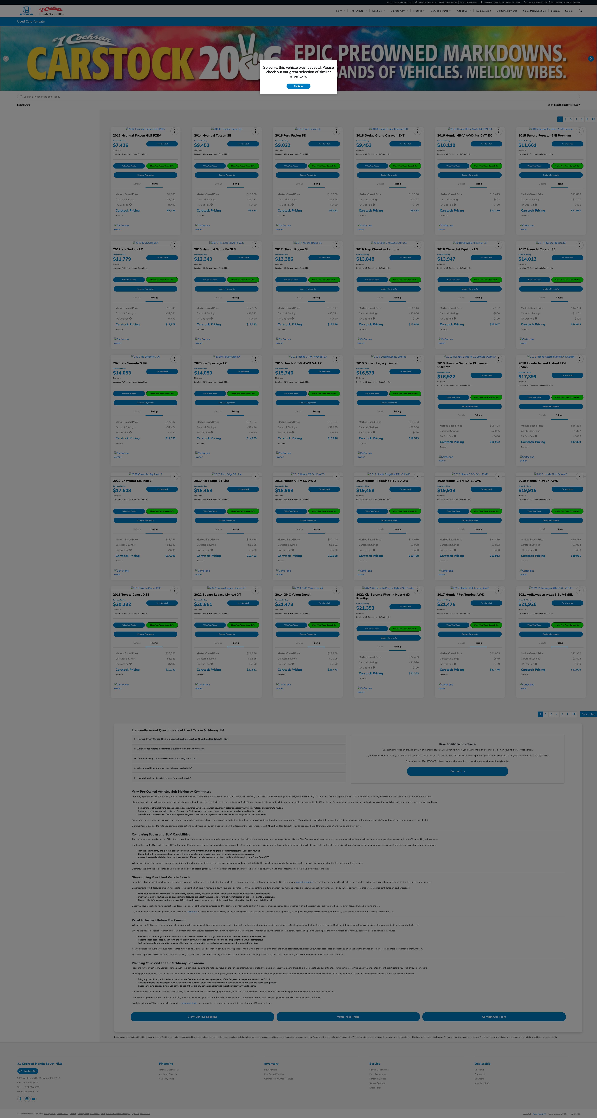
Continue (298, 86)
